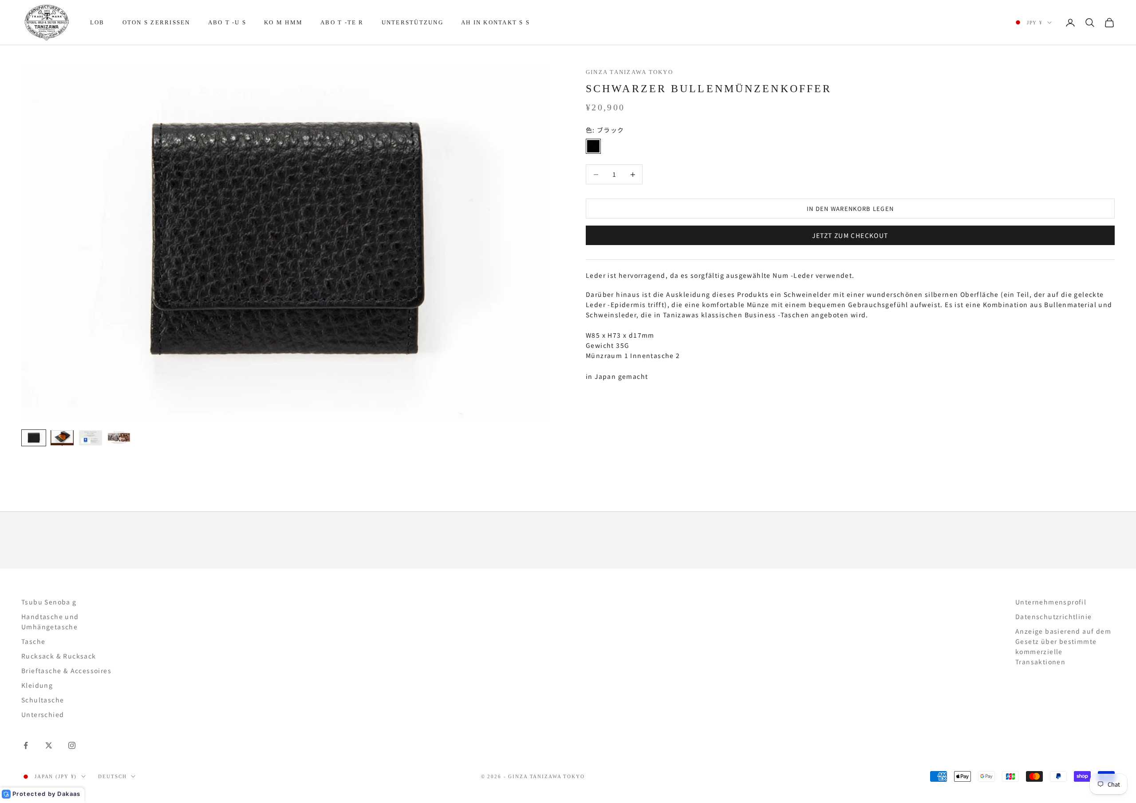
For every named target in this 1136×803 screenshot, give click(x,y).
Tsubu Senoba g (49, 601)
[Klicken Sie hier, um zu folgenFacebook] (25, 745)
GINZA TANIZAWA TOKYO (629, 72)
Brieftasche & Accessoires (66, 670)
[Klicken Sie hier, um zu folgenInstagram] (71, 745)
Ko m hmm (283, 22)
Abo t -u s (227, 22)
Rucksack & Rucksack (58, 655)
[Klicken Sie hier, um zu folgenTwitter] (48, 745)
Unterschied (42, 714)
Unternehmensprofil (1050, 601)
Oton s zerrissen (156, 22)
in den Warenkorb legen (850, 208)
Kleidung (37, 685)
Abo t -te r (342, 22)
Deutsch (112, 776)
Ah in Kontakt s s (495, 22)
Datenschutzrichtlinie (1053, 616)
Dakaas (68, 793)
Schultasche (42, 699)
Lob (97, 22)
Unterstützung (412, 22)
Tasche (33, 641)
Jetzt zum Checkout (850, 234)
